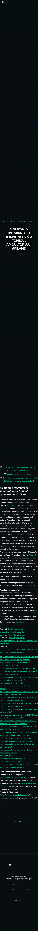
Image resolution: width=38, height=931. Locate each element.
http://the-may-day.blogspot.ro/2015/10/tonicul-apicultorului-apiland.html (13, 759)
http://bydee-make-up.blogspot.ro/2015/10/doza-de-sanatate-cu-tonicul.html (19, 641)
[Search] (27, 889)
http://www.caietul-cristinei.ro (13, 778)
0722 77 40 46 (17, 884)
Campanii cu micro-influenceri (19, 222)
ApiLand (13, 505)
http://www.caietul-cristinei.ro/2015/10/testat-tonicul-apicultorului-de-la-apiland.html (14, 632)
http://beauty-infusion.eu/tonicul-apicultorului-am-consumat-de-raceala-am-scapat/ (18, 686)
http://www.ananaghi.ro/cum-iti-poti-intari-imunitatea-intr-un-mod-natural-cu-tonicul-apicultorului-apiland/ (18, 671)
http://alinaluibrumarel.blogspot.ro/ (15, 795)
